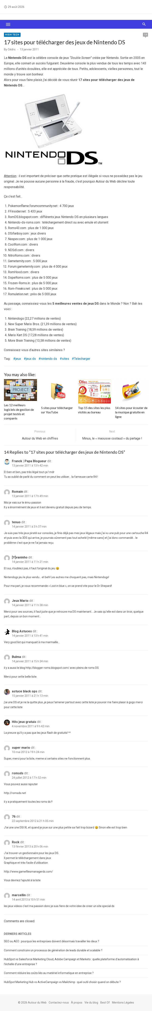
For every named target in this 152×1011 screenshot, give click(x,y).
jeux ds (31, 359)
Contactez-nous (59, 1002)
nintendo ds (49, 359)
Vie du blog (91, 1002)
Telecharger (82, 359)
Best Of (105, 1002)
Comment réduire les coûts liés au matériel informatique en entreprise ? (49, 973)
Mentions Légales (123, 1002)
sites (65, 359)
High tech (12, 34)
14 (145, 34)
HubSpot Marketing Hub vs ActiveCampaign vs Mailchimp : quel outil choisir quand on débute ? (62, 982)
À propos (76, 1002)
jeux (18, 359)
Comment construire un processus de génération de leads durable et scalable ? (53, 950)
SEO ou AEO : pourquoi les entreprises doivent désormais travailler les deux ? (51, 941)
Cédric (12, 49)
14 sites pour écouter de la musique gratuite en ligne (131, 412)
